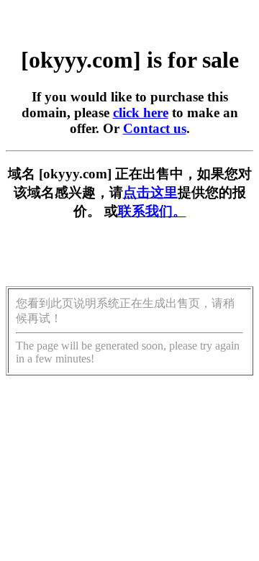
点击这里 (150, 192)
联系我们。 (152, 211)
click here (140, 112)
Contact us (154, 128)
